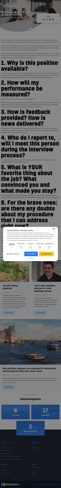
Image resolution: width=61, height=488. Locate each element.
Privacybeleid (34, 240)
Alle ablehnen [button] (31, 254)
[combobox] (53, 229)
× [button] (55, 228)
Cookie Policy (30, 258)
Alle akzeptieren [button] (46, 254)
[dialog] (30, 244)
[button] (13, 254)
